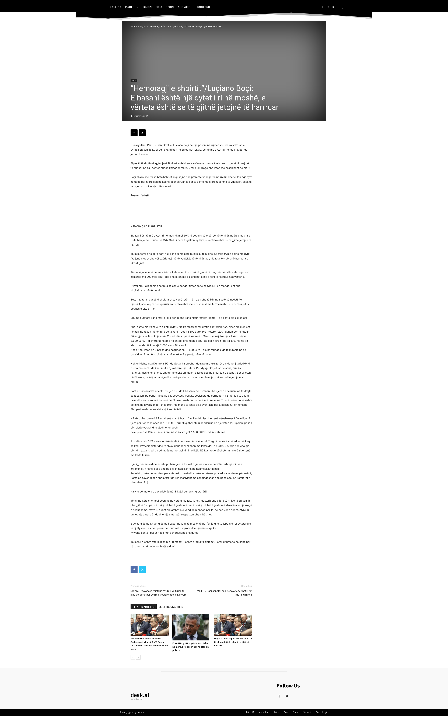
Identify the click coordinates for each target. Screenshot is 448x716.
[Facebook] (323, 7)
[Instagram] (328, 7)
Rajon (143, 26)
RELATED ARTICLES (144, 607)
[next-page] (138, 657)
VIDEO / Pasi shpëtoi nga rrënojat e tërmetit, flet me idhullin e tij (224, 592)
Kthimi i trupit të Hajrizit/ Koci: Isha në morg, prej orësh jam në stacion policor (190, 647)
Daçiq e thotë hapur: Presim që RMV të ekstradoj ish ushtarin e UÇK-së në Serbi (233, 642)
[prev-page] (133, 657)
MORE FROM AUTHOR (171, 607)
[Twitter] (333, 7)
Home (134, 26)
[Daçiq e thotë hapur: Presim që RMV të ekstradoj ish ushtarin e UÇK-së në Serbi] (233, 625)
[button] (341, 7)
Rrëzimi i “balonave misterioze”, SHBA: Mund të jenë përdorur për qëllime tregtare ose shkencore (159, 592)
